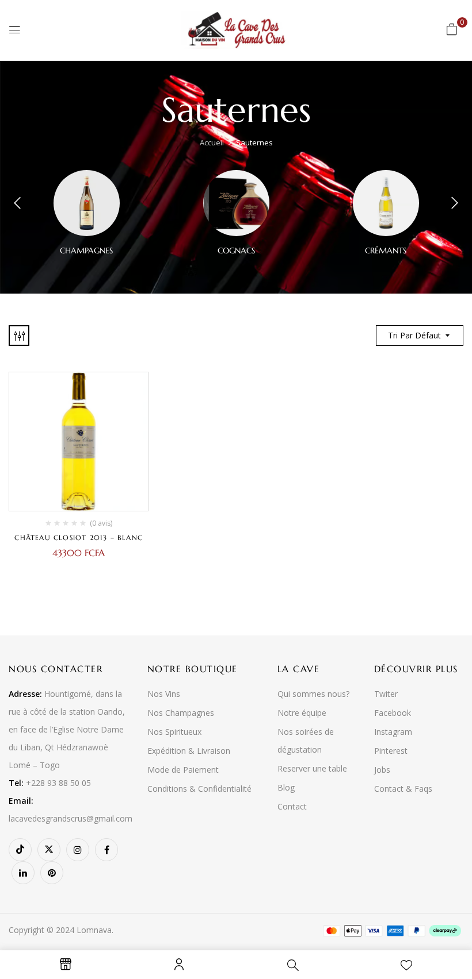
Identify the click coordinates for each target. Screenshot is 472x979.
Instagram (393, 731)
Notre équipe (301, 712)
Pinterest (391, 750)
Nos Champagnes (180, 712)
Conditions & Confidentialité (199, 788)
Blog (286, 787)
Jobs (382, 769)
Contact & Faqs (403, 788)
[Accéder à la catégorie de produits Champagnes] (87, 203)
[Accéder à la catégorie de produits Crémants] (386, 203)
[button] (452, 29)
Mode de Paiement (183, 769)
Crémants (385, 251)
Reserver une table (312, 768)
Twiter (386, 693)
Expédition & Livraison (188, 750)
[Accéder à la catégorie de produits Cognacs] (236, 203)
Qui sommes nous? (313, 693)
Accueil (212, 142)
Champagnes (86, 251)
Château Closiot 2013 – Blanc (78, 537)
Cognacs (236, 251)
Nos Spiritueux (174, 731)
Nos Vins (163, 693)
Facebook (392, 712)
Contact (292, 806)
